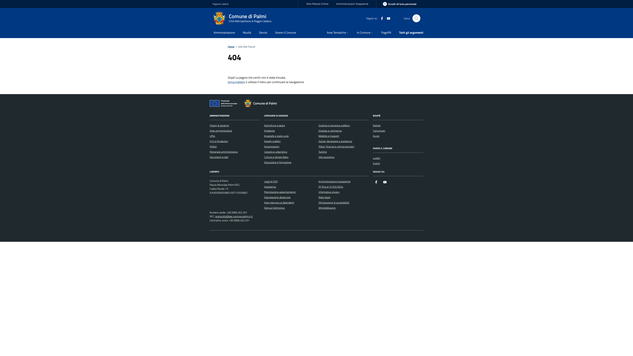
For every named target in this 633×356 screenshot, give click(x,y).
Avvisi (376, 136)
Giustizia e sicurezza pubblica (334, 125)
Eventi (376, 163)
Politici (213, 146)
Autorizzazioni (271, 146)
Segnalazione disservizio (277, 197)
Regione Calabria (221, 4)
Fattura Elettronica (274, 208)
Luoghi (376, 158)
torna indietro (236, 82)
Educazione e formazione (277, 162)
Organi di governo (219, 125)
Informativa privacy (329, 192)
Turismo (322, 152)
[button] (338, 33)
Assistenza (270, 187)
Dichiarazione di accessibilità (333, 203)
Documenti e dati (219, 157)
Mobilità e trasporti (328, 136)
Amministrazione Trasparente (352, 4)
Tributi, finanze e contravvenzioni (336, 146)
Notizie (376, 125)
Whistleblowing (326, 208)
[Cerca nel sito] (416, 18)
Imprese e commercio (330, 131)
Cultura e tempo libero (276, 157)
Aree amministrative (221, 131)
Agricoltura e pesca (274, 125)
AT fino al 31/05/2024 (330, 187)
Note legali (324, 197)
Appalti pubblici (272, 141)
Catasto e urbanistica (275, 152)
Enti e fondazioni (219, 141)
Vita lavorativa (326, 157)
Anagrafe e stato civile (276, 136)
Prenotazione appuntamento (280, 192)
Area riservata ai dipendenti (279, 203)
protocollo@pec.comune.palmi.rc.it (234, 216)
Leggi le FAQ (271, 181)
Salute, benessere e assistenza (335, 141)
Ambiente (269, 131)
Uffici (212, 136)
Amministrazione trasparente (334, 181)
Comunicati (379, 131)
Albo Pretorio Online (317, 4)
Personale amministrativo (224, 152)
